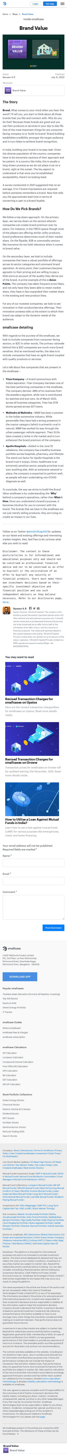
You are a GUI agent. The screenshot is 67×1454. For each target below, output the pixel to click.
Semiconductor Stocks (14, 1127)
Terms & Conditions (43, 1150)
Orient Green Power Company (49, 1237)
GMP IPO (41, 1205)
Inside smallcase (33, 19)
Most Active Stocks (33, 1168)
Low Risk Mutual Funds (42, 1197)
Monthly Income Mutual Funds (36, 1191)
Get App (50, 3)
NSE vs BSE (25, 1208)
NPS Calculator (10, 1070)
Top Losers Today (43, 1165)
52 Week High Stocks (40, 1162)
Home (5, 14)
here (5, 602)
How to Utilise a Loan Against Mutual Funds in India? (32, 821)
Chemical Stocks (11, 1104)
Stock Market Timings (43, 1208)
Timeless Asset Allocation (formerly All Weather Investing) (31, 994)
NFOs (41, 1179)
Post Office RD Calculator (15, 1066)
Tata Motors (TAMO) (21, 1243)
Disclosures (27, 1150)
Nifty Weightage (28, 1205)
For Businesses (10, 1156)
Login (35, 3)
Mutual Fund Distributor (25, 1179)
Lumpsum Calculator (13, 1057)
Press (57, 1153)
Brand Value (17, 1450)
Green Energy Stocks (13, 1100)
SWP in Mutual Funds (46, 1173)
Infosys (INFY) (37, 1240)
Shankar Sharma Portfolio (34, 1226)
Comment (10, 891)
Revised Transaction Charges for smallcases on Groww (29, 761)
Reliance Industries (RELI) (16, 1240)
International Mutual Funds (16, 1197)
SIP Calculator (10, 1053)
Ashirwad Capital (41, 1243)
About (16, 1150)
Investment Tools (44, 1153)
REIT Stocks (8, 1118)
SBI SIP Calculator (11, 1084)
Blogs (15, 14)
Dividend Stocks (11, 1113)
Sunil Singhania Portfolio (16, 1223)
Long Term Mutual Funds (45, 1194)
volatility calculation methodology (44, 1381)
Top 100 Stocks (10, 998)
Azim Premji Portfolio (37, 1217)
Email (7, 873)
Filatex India (51, 1240)
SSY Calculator (10, 1079)
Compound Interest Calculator (18, 1062)
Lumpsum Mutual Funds (40, 1185)
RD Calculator (9, 1075)
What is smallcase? (12, 1028)
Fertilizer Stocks (11, 1122)
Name (7, 855)
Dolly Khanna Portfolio (53, 1220)
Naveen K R (20, 608)
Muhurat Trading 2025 (13, 1131)
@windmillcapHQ (37, 531)
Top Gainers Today (24, 1165)
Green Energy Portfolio (14, 1007)
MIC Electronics (32, 1234)
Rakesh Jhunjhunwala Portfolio (33, 1214)
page (43, 1416)
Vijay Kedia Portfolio (30, 1220)
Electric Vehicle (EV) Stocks (16, 1109)
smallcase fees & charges (15, 1032)
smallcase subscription (14, 1037)
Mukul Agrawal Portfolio (41, 1223)
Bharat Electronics (50, 1234)
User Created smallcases (22, 1153)
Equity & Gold (9, 1003)
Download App (19, 976)
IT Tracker (7, 1012)
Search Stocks (10, 1136)
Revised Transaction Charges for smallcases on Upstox (29, 701)
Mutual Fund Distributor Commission (38, 1176)
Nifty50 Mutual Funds (28, 1188)
